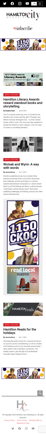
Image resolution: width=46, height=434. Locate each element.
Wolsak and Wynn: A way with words (21, 166)
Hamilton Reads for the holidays (19, 331)
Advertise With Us (35, 420)
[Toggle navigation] (40, 4)
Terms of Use (22, 420)
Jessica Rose (10, 172)
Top (40, 393)
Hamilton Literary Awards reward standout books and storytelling (22, 102)
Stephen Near (10, 111)
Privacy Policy (9, 420)
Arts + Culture (11, 95)
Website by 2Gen (23, 423)
